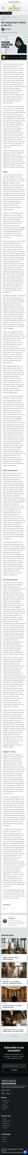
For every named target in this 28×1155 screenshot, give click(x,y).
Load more (14, 1036)
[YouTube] (8, 1093)
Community (6, 1107)
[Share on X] (7, 908)
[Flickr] (10, 1093)
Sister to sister (6, 1121)
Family (4, 1109)
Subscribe (14, 1070)
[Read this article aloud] (3, 57)
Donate (4, 1139)
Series (8, 17)
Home (3, 17)
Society (14, 17)
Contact (5, 1141)
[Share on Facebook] (4, 908)
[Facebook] (2, 1093)
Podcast (5, 1127)
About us (5, 1137)
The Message (6, 1100)
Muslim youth (6, 1125)
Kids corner (6, 1123)
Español (5, 1119)
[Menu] (3, 8)
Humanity (5, 1102)
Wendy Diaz (11, 918)
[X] (5, 1093)
